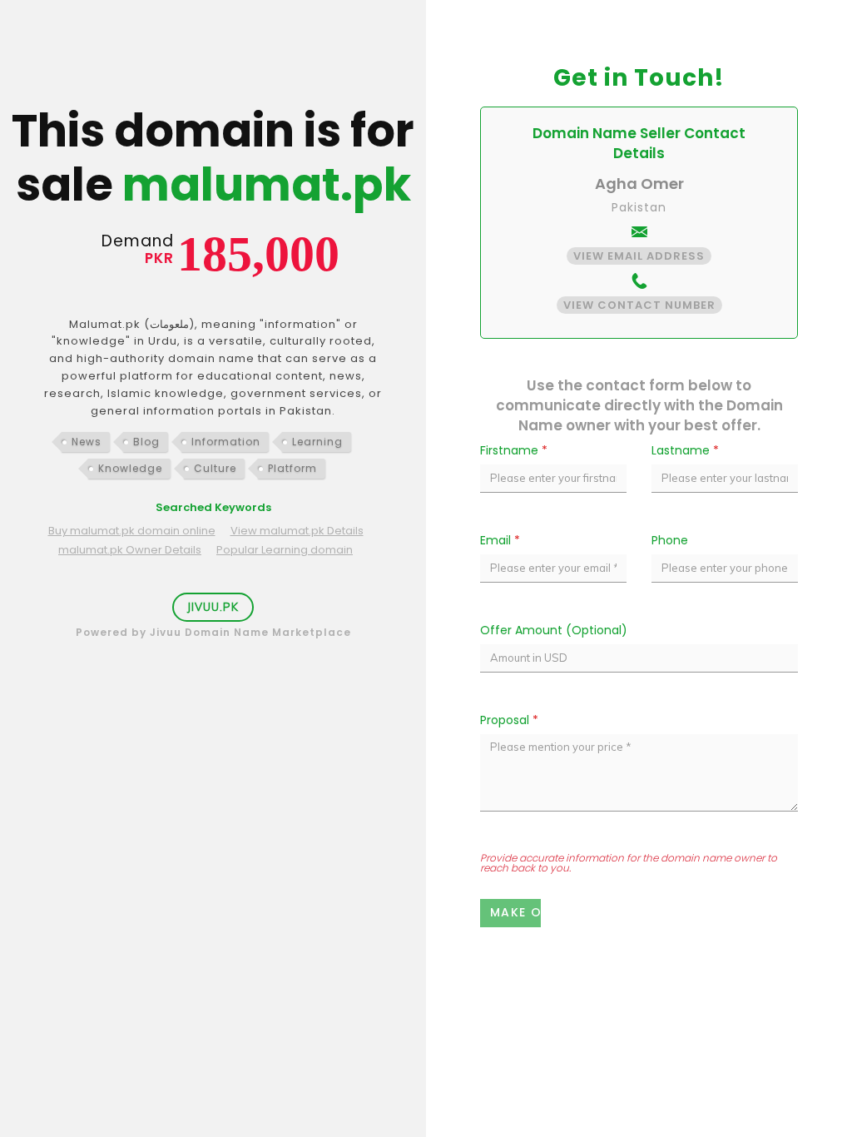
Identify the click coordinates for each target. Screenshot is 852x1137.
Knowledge (130, 468)
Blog (146, 441)
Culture (215, 468)
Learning (317, 441)
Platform (292, 468)
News (87, 441)
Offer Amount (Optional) (553, 630)
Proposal (509, 720)
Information (225, 441)
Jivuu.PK (213, 606)
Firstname (513, 450)
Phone (669, 540)
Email (500, 540)
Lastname (685, 450)
